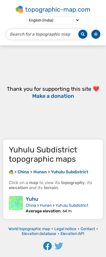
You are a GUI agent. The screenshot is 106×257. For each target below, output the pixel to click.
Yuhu (32, 199)
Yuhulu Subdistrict (71, 205)
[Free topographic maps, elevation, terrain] (11, 171)
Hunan (46, 205)
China (31, 205)
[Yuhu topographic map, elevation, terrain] (16, 204)
